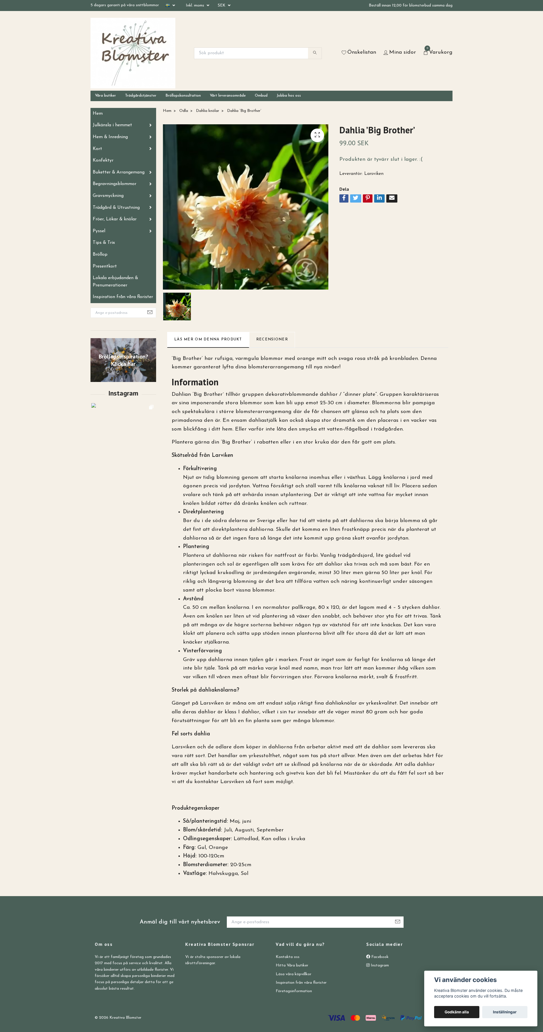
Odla (183, 111)
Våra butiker (105, 95)
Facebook (379, 957)
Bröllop (100, 254)
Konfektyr (103, 160)
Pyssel (99, 231)
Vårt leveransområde (228, 95)
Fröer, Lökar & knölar (115, 219)
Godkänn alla (457, 1012)
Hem (98, 113)
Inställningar (505, 1012)
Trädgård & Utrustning (116, 207)
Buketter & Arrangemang (119, 172)
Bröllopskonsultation (183, 95)
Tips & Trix (104, 242)
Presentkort (105, 266)
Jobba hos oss (289, 95)
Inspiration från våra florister (123, 297)
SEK (222, 5)
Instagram (379, 965)
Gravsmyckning (108, 196)
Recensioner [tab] (272, 339)
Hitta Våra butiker (292, 965)
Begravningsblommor (114, 184)
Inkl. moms (195, 5)
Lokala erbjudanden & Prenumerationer (115, 282)
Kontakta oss (287, 957)
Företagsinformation (294, 991)
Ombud (261, 95)
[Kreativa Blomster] (132, 53)
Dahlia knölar (207, 111)
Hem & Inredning (110, 137)
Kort (97, 149)
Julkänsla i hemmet (112, 125)
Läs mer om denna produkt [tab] (208, 339)
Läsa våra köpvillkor (293, 974)
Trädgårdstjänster (140, 95)
